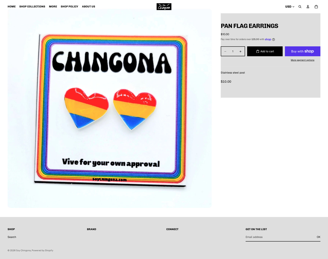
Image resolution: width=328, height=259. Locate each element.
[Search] (300, 6)
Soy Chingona (23, 250)
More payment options (302, 60)
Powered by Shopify (42, 250)
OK (318, 237)
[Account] (308, 6)
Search (12, 237)
